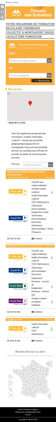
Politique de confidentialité (26, 412)
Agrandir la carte (16, 122)
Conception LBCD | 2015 (28, 419)
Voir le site (14, 238)
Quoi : (12, 53)
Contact (38, 238)
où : (11, 68)
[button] (30, 103)
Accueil (9, 2)
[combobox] (30, 60)
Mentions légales (31, 409)
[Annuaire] (30, 12)
